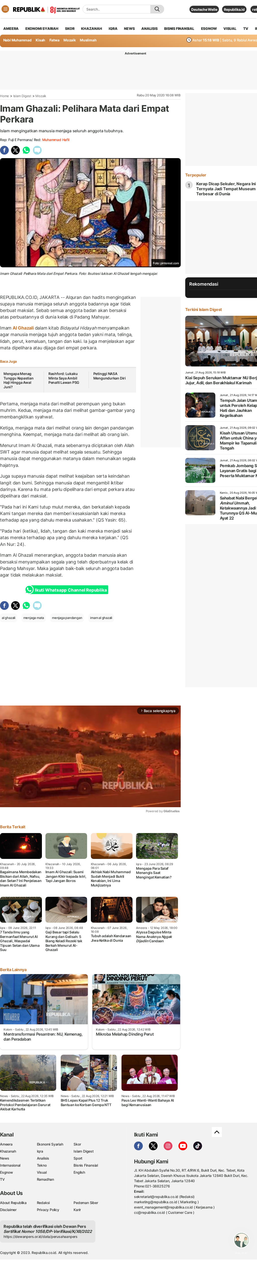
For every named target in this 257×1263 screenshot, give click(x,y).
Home (4, 96)
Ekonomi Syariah (41, 28)
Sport (78, 1158)
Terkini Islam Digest (203, 309)
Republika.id (234, 9)
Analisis (43, 1158)
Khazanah (8, 1151)
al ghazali (8, 618)
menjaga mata (33, 618)
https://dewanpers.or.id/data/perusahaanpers (41, 1236)
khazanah (91, 28)
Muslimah (88, 40)
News (4, 1158)
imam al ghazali (101, 618)
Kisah (40, 40)
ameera (11, 28)
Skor (77, 1144)
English (79, 1172)
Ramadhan (45, 1179)
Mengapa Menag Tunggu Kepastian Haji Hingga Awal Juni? (19, 380)
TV (245, 28)
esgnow (209, 28)
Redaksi (43, 1203)
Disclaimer (8, 1210)
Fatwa (54, 40)
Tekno (42, 1165)
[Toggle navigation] (5, 9)
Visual (42, 1172)
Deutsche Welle (204, 9)
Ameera (6, 1144)
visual (229, 28)
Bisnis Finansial (179, 28)
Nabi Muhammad (17, 40)
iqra (113, 28)
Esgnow (6, 1172)
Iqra (40, 1151)
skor (69, 28)
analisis (149, 28)
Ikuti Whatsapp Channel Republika (71, 590)
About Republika (13, 1203)
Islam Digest (22, 96)
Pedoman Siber (86, 1203)
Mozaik (69, 40)
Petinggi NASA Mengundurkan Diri (109, 375)
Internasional (10, 1165)
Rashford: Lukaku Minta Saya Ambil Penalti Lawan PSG (63, 378)
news (129, 28)
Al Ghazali (23, 328)
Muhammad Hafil (55, 140)
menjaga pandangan (67, 618)
